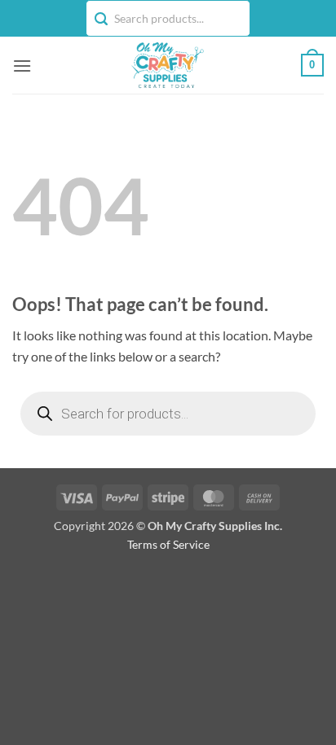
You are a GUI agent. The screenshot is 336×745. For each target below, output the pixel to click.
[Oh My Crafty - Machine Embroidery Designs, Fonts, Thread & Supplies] (166, 65)
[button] (22, 65)
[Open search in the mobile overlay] (168, 413)
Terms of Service (168, 544)
